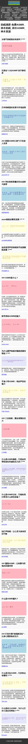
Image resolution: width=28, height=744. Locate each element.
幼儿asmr (4, 735)
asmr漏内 (4, 627)
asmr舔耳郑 (17, 9)
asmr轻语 (7, 14)
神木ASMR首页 (6, 7)
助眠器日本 (5, 134)
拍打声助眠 (5, 556)
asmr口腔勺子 (5, 175)
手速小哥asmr (5, 411)
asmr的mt (17, 19)
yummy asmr (5, 344)
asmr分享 (7, 15)
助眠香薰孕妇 (5, 212)
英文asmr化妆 (8, 17)
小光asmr (4, 100)
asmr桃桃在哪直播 (7, 240)
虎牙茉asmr (10, 11)
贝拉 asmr (4, 701)
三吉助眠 (4, 452)
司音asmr (15, 14)
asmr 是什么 (5, 309)
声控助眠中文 (5, 271)
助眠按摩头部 (15, 12)
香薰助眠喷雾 (6, 12)
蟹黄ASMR (5, 591)
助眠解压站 (5, 666)
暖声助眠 (4, 374)
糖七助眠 (14, 15)
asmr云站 (4, 524)
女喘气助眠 (5, 63)
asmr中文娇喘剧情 (21, 11)
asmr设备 (15, 7)
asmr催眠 (4, 487)
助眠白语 (9, 9)
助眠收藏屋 (18, 17)
